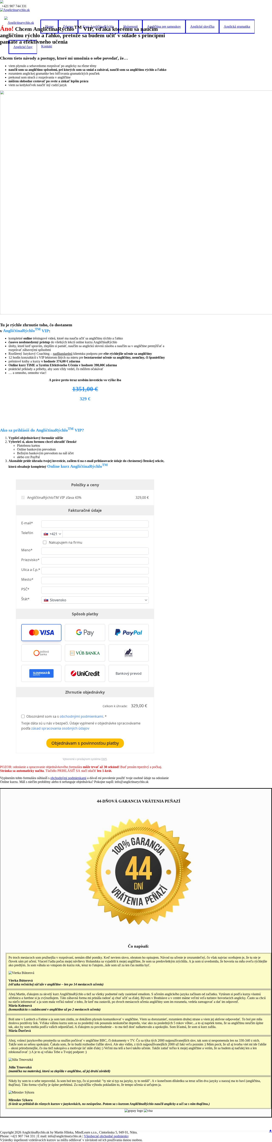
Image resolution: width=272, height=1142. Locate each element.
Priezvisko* (30, 559)
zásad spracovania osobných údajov (60, 728)
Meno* (27, 550)
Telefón (27, 532)
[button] (41, 632)
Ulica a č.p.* (30, 569)
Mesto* (27, 579)
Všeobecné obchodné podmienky (106, 1136)
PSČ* (25, 589)
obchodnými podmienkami (81, 716)
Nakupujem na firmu (65, 542)
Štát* (25, 599)
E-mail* (27, 523)
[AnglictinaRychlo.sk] (15, 10)
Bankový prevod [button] (129, 673)
